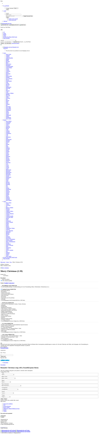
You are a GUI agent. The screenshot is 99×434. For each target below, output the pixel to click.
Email (7, 14)
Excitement (8, 220)
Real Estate (8, 238)
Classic (7, 68)
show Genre (8, 54)
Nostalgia (8, 236)
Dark (7, 138)
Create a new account (13, 18)
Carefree (8, 130)
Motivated (8, 173)
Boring (7, 128)
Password (8, 16)
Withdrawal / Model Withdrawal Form (11, 408)
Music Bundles (6, 38)
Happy (7, 155)
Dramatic (8, 140)
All (4, 32)
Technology (8, 247)
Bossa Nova (8, 64)
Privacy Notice (6, 407)
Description (5, 362)
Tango (7, 111)
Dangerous (8, 137)
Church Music (9, 67)
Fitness (7, 223)
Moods (4, 34)
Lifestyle (8, 229)
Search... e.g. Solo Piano (25, 41)
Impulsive (8, 160)
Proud (7, 179)
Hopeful (7, 158)
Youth (7, 255)
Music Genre (4, 378)
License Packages (7, 406)
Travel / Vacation (9, 250)
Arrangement (4, 389)
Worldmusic (8, 117)
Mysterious (8, 174)
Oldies (7, 96)
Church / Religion (10, 213)
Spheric (7, 193)
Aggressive (8, 122)
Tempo (3, 396)
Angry (7, 124)
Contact (5, 411)
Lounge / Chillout (9, 93)
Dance (7, 72)
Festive (7, 150)
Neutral (7, 175)
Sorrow (7, 242)
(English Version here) (9, 283)
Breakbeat (8, 65)
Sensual (7, 188)
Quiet (7, 180)
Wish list (5, 21)
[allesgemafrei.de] (1, 44)
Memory (8, 233)
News (7, 235)
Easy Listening (9, 78)
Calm (7, 129)
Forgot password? (12, 20)
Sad (7, 185)
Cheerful (8, 132)
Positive (7, 178)
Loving (7, 167)
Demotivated (8, 139)
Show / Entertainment (10, 241)
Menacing (8, 171)
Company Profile (9, 216)
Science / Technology (10, 239)
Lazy (7, 163)
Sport (7, 246)
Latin (7, 92)
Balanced (8, 127)
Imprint (4, 409)
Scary (7, 186)
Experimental (9, 81)
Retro (7, 101)
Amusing (8, 123)
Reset (5, 398)
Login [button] (4, 10)
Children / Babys (9, 211)
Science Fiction (9, 240)
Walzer (7, 116)
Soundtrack (8, 110)
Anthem (7, 56)
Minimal (7, 94)
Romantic (8, 184)
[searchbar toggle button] (22, 25)
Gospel (7, 83)
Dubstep (7, 77)
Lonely (7, 166)
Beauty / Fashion (9, 207)
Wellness (8, 252)
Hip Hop (8, 84)
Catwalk (7, 210)
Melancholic (8, 169)
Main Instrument (5, 385)
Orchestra (8, 98)
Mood (3, 381)
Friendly (7, 151)
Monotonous (8, 172)
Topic (3, 374)
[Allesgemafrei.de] (6, 23)
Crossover (8, 71)
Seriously (8, 191)
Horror (7, 225)
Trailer (7, 248)
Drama (7, 218)
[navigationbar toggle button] (5, 25)
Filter (2, 398)
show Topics (8, 202)
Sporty (7, 195)
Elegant (7, 144)
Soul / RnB (8, 107)
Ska (7, 105)
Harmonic (8, 156)
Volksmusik (8, 115)
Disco (7, 74)
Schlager (8, 104)
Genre (4, 33)
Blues (7, 62)
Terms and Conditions (8, 403)
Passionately (8, 177)
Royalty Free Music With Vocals (10, 37)
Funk (7, 82)
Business (8, 208)
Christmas (8, 212)
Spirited (7, 194)
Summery (8, 199)
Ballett (7, 60)
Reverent (8, 183)
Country (7, 70)
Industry (7, 227)
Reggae (7, 100)
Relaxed (7, 182)
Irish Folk (8, 88)
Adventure (8, 205)
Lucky (7, 168)
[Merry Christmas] (5, 267)
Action (7, 203)
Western (7, 253)
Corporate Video (9, 217)
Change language (10, 8)
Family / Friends (9, 222)
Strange (7, 196)
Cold (7, 134)
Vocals (3, 393)
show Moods (8, 121)
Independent (8, 87)
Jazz (7, 89)
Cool (7, 135)
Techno (7, 112)
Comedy (8, 214)
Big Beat (8, 61)
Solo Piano (8, 106)
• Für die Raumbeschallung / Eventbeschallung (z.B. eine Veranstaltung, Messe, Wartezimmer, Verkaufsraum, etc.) (25, 286)
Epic (7, 145)
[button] (6, 5)
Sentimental (8, 189)
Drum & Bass (9, 76)
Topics (4, 35)
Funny (7, 152)
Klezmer (8, 90)
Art (6, 206)
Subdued (8, 197)
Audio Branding (9, 57)
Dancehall (8, 73)
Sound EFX (8, 109)
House (7, 85)
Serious (7, 190)
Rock (7, 102)
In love (7, 161)
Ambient (8, 55)
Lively (7, 165)
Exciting (7, 149)
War (7, 251)
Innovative (8, 162)
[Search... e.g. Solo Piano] (16, 42)
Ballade (7, 59)
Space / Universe (9, 245)
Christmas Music (9, 66)
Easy (7, 143)
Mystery (7, 234)
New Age (8, 95)
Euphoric (8, 147)
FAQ (4, 405)
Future (7, 224)
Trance (7, 113)
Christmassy (8, 133)
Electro (7, 79)
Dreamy (7, 141)
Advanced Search (15, 43)
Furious (7, 154)
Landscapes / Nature (10, 228)
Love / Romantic (9, 230)
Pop (7, 99)
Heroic (7, 157)
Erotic (7, 146)
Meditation (8, 231)
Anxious (8, 126)
